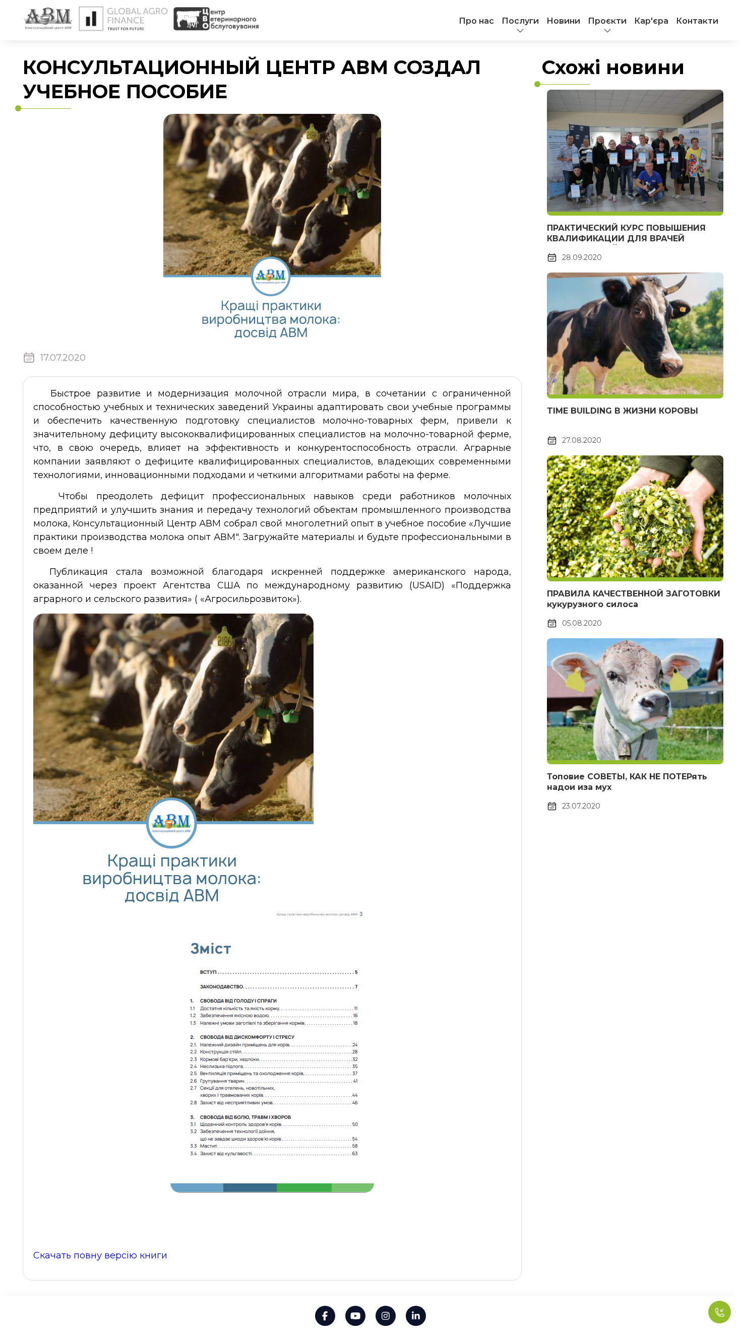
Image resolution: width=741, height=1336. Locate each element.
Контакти (697, 21)
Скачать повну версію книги (100, 1255)
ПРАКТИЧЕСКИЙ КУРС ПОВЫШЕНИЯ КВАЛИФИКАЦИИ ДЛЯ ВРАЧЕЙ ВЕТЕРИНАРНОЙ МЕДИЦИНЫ (626, 238)
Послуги (520, 21)
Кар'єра (651, 21)
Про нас (476, 21)
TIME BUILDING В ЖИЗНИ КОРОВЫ (622, 411)
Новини (563, 21)
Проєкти (607, 21)
